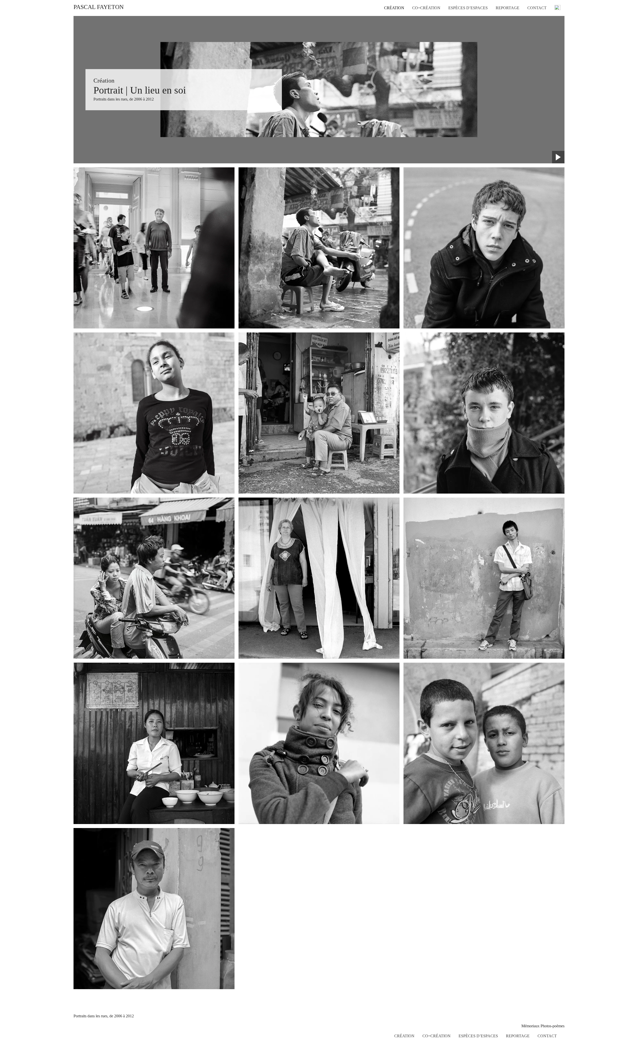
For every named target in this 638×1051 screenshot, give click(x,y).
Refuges (454, 16)
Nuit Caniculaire (397, 28)
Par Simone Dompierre (536, 32)
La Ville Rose (459, 28)
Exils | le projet (539, 60)
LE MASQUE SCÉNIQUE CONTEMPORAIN (543, 20)
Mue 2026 (392, 16)
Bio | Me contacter (541, 66)
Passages (455, 34)
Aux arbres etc (459, 22)
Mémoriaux (393, 46)
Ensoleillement (395, 22)
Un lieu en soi (395, 52)
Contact (537, 8)
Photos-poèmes (396, 58)
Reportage (507, 8)
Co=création (426, 8)
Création (394, 8)
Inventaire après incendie (403, 34)
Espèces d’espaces (468, 8)
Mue (387, 64)
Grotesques (393, 70)
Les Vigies (392, 40)
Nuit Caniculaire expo (540, 42)
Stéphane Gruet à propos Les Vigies (541, 52)
